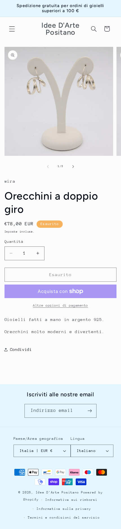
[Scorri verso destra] (73, 166)
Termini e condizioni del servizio (64, 517)
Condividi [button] (21, 349)
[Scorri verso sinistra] (48, 166)
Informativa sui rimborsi (71, 500)
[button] (11, 28)
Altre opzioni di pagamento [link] (60, 305)
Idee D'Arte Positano (57, 492)
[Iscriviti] (89, 411)
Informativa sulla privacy (64, 509)
